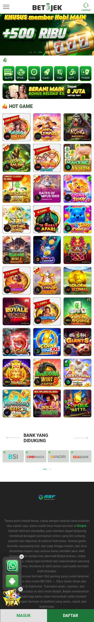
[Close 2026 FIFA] (20, 589)
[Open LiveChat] (87, 7)
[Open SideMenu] (6, 7)
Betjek (81, 526)
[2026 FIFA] (12, 597)
